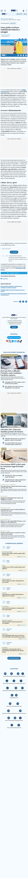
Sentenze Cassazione (6, 579)
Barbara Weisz (23, 556)
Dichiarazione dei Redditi (9, 413)
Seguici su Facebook (15, 337)
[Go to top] (25, 874)
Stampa (18, 55)
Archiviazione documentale (10, 355)
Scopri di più (19, 14)
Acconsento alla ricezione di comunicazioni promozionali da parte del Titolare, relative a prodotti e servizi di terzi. (18, 258)
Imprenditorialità (6, 519)
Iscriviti (14, 327)
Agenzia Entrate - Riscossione (9, 484)
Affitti (3, 565)
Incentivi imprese (6, 531)
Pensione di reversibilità (7, 620)
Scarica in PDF (23, 55)
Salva (21, 55)
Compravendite (5, 606)
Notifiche (26, 55)
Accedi (25, 14)
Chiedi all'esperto (15, 658)
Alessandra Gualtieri (6, 34)
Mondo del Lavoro (6, 507)
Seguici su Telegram (14, 273)
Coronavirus (13, 23)
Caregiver (4, 593)
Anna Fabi (24, 570)
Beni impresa (4, 634)
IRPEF (4, 448)
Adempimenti (5, 496)
